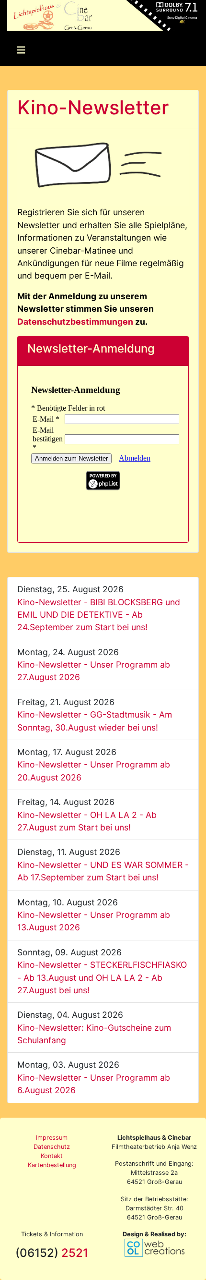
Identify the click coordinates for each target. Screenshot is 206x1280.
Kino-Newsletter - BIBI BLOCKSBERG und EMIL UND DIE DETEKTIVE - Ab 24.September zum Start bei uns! (98, 615)
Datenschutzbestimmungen (75, 322)
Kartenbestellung (52, 1165)
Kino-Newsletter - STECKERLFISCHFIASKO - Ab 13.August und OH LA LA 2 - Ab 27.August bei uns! (102, 977)
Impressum (52, 1137)
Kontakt (52, 1155)
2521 (74, 1253)
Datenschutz (52, 1146)
